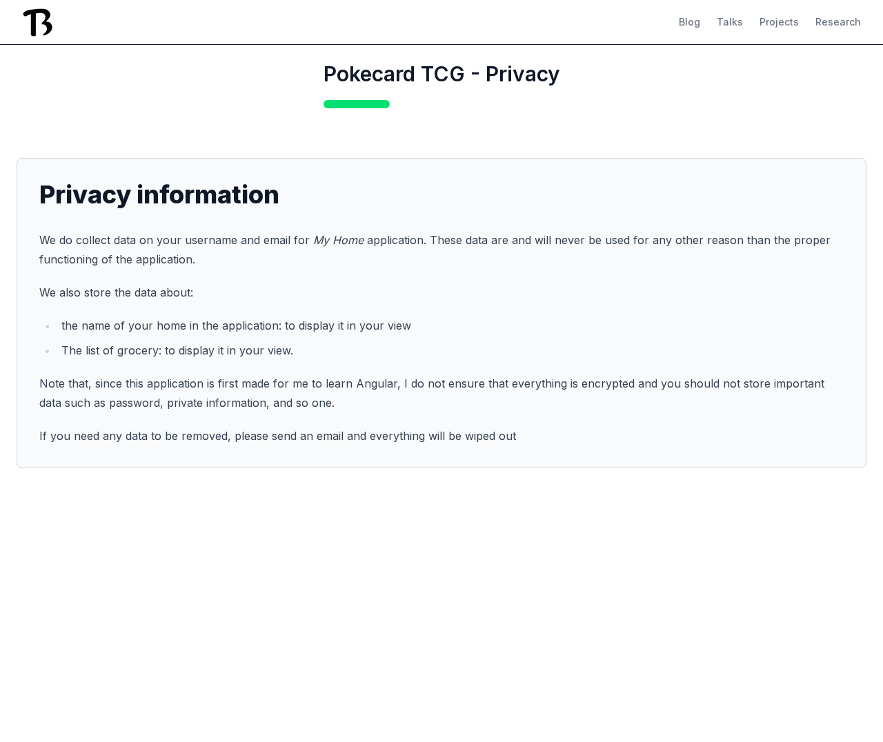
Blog (689, 22)
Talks (730, 22)
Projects (779, 22)
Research (838, 22)
